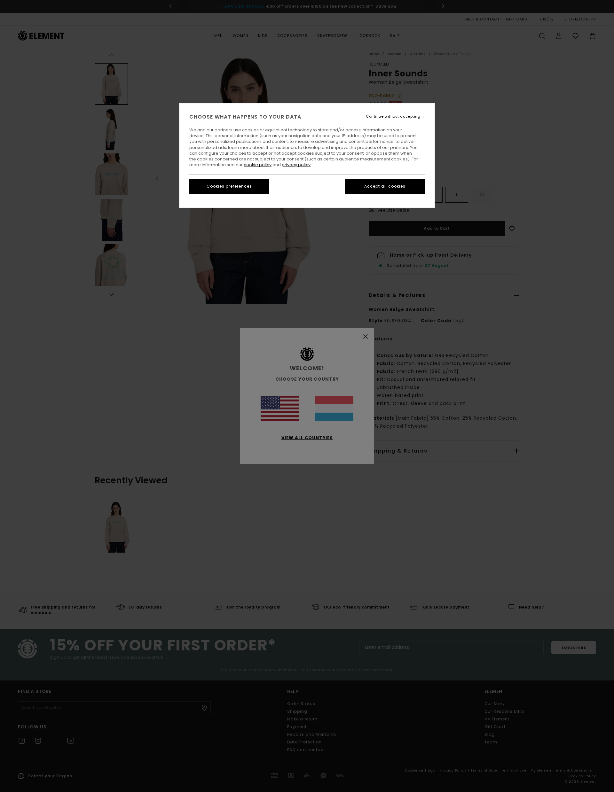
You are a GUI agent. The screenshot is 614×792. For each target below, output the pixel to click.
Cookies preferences (229, 186)
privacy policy (296, 165)
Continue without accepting (393, 116)
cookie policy (258, 165)
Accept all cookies (384, 186)
